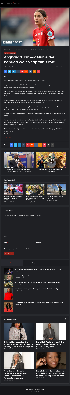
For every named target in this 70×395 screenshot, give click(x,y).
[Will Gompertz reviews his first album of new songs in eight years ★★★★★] (8, 271)
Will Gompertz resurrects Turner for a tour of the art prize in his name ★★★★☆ (39, 282)
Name (6, 236)
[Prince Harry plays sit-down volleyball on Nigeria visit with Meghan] (35, 189)
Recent (34, 263)
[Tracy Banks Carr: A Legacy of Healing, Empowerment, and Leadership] (8, 294)
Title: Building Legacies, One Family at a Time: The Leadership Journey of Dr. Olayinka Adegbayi (18, 344)
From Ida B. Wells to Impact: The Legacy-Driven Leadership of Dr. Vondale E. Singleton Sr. (50, 344)
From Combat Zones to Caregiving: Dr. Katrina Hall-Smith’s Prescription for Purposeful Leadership (16, 374)
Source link (7, 138)
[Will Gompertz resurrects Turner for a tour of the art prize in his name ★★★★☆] (8, 284)
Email (6, 242)
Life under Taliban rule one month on (55, 197)
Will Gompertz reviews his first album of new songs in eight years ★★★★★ (38, 269)
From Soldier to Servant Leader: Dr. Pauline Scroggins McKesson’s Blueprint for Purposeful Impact (50, 373)
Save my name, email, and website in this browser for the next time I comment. (26, 249)
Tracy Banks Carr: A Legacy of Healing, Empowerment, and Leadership (36, 289)
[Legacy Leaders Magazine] (14, 3)
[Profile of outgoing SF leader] (8, 277)
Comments (56, 263)
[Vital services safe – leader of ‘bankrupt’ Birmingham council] (13, 189)
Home (6, 49)
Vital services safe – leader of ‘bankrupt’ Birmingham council (13, 198)
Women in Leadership (15, 49)
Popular (12, 263)
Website (38, 242)
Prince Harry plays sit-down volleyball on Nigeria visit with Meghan (35, 198)
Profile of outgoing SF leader (24, 276)
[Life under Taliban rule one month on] (56, 189)
